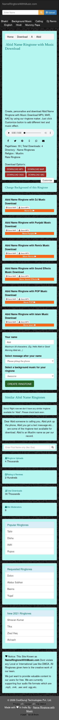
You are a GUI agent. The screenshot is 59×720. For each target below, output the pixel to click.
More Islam (28, 325)
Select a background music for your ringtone (25, 369)
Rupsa (10, 551)
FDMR (23, 714)
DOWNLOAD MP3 (15, 169)
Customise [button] (47, 180)
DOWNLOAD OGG (15, 174)
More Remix (28, 256)
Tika (9, 626)
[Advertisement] (29, 80)
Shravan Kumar (15, 620)
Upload (51, 12)
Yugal (10, 595)
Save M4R (12, 207)
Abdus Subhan (15, 582)
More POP (28, 302)
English (8, 25)
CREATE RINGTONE (19, 384)
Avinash (11, 639)
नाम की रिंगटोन (33, 714)
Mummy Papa (32, 25)
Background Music (22, 21)
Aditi (9, 544)
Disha (10, 538)
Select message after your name (23, 356)
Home (10, 36)
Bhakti (5, 21)
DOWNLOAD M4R (36, 169)
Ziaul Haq (12, 633)
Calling (40, 21)
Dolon (10, 575)
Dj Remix (52, 21)
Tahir (9, 531)
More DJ (28, 210)
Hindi (19, 25)
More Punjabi (28, 233)
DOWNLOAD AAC (36, 174)
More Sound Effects (28, 279)
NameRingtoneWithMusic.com (19, 4)
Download (22, 36)
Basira (10, 589)
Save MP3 (24, 207)
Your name (11, 337)
